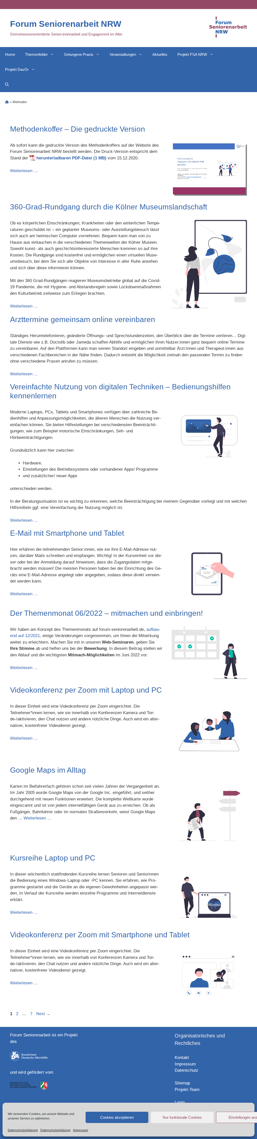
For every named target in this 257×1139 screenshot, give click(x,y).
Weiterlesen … (24, 170)
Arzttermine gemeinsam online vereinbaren (82, 319)
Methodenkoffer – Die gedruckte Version (77, 129)
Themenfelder (36, 54)
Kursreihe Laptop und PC (52, 858)
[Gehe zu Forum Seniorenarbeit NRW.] (7, 102)
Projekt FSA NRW (192, 54)
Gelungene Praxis (78, 54)
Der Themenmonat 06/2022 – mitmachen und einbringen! (106, 613)
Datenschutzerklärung (23, 1130)
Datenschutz (186, 1070)
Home (10, 54)
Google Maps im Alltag (48, 770)
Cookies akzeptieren (117, 1117)
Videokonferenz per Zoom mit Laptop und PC (86, 690)
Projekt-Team (187, 1089)
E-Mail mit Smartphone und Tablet (67, 533)
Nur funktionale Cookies (182, 1117)
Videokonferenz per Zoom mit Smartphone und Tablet (99, 935)
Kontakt (182, 1057)
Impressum (80, 1130)
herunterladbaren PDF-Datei (64, 158)
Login (180, 1102)
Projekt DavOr (17, 69)
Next (43, 1013)
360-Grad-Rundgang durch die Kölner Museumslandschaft (108, 207)
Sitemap (182, 1083)
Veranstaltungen (123, 54)
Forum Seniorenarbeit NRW (65, 24)
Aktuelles (159, 54)
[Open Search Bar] (7, 84)
